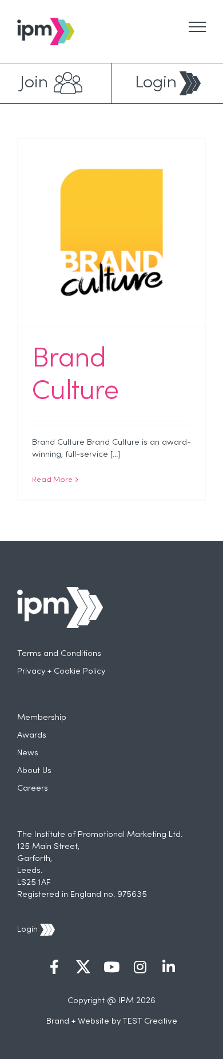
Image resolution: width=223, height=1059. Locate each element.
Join (34, 83)
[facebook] (54, 968)
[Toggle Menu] (197, 27)
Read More (52, 480)
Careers (32, 788)
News (27, 753)
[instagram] (140, 968)
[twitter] (82, 968)
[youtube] (111, 968)
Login (156, 83)
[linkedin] (168, 968)
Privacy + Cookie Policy (61, 671)
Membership (41, 718)
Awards (31, 735)
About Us (34, 771)
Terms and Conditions (59, 654)
